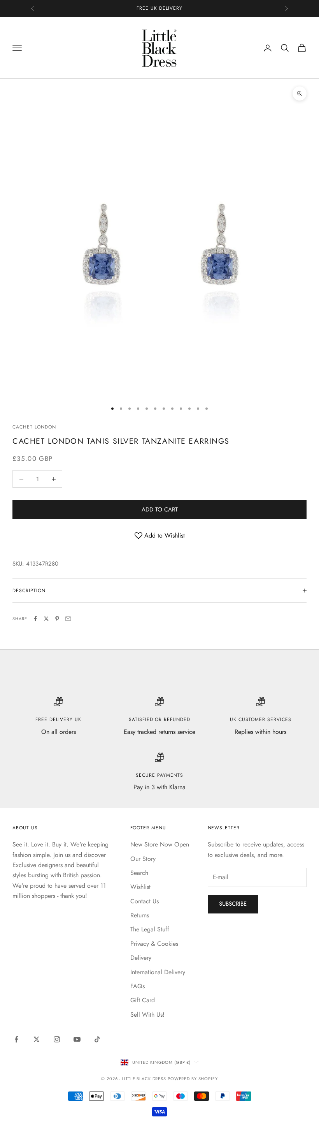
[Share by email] (68, 618)
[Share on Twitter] (46, 618)
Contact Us (144, 901)
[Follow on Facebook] (16, 1039)
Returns (139, 915)
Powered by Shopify (193, 1079)
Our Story (143, 858)
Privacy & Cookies (154, 943)
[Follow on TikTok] (97, 1039)
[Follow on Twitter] (36, 1039)
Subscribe (233, 903)
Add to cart (160, 509)
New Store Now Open (159, 844)
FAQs (137, 986)
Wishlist (140, 886)
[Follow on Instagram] (57, 1039)
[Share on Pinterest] (57, 618)
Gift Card (142, 1000)
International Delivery (157, 972)
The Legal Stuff (149, 929)
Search (139, 872)
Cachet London (34, 426)
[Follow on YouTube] (77, 1039)
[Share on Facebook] (35, 618)
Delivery (140, 957)
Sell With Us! (147, 1014)
